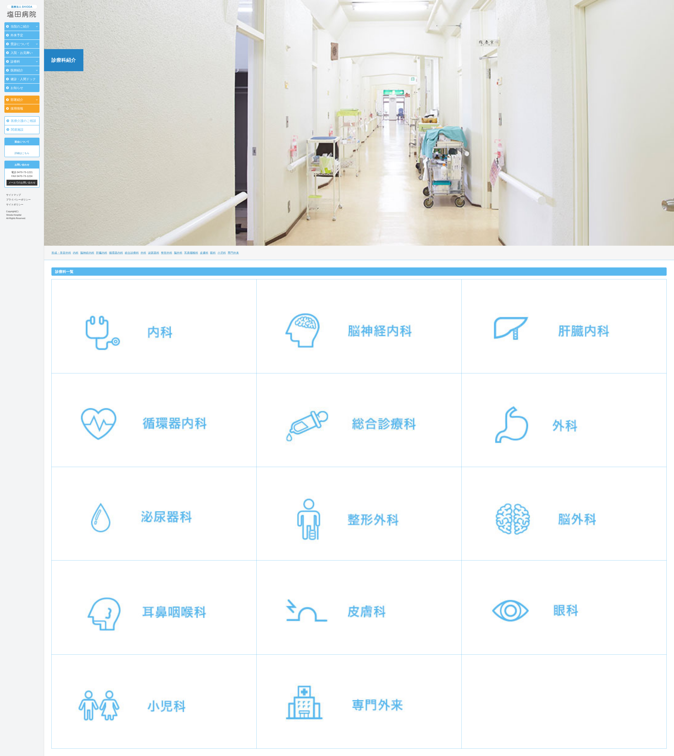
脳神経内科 (87, 252)
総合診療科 (132, 252)
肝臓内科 (101, 252)
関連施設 (17, 129)
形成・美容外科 (61, 252)
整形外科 (166, 252)
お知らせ (17, 88)
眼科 (213, 252)
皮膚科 (204, 252)
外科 (143, 252)
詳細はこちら (22, 153)
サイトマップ (13, 194)
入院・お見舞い (22, 53)
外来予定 (17, 35)
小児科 (221, 252)
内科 (75, 252)
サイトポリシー (14, 204)
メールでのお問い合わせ (21, 182)
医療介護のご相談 (23, 121)
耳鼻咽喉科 (191, 252)
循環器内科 (116, 252)
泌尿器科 (153, 252)
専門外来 (233, 252)
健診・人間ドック (23, 79)
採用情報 (17, 108)
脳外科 (178, 252)
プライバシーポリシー (18, 199)
